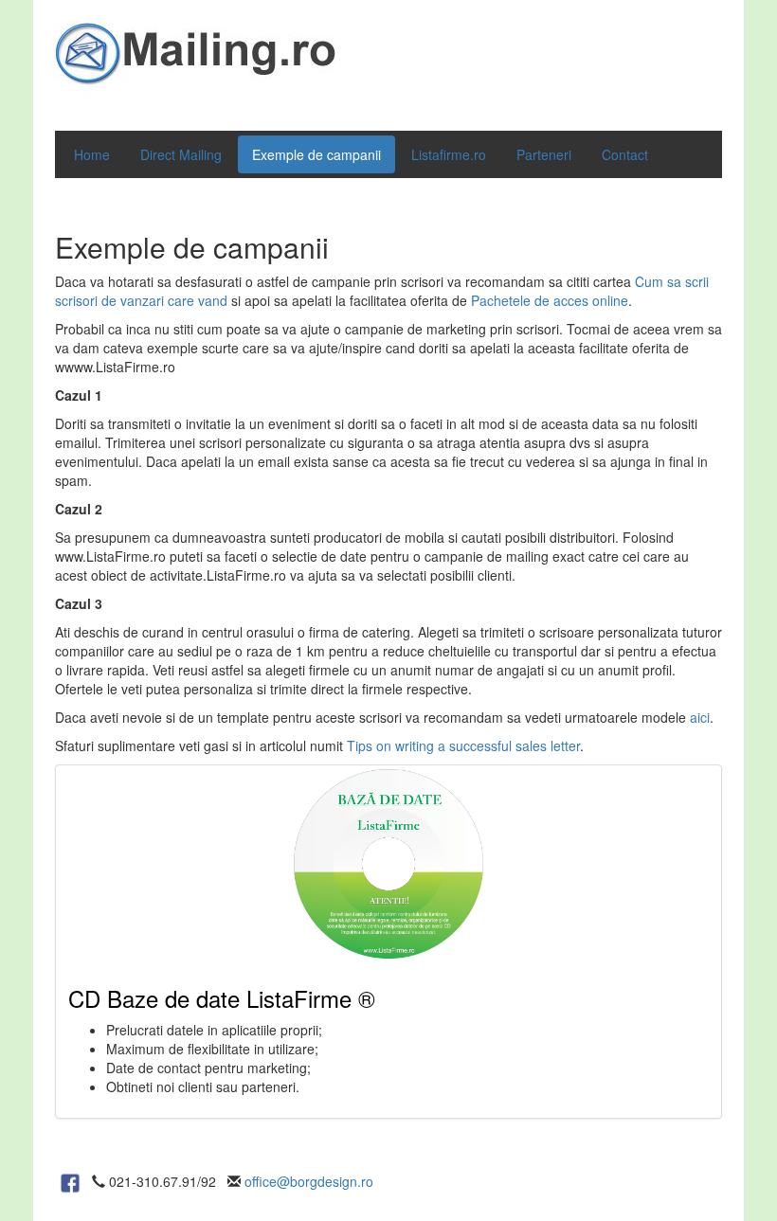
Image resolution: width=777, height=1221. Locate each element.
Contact (625, 154)
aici (700, 717)
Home (92, 154)
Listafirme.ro (448, 154)
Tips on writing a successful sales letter (463, 745)
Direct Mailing (181, 154)
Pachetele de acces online (549, 300)
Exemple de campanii (316, 154)
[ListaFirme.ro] (70, 1181)
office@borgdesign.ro (308, 1181)
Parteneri (543, 154)
